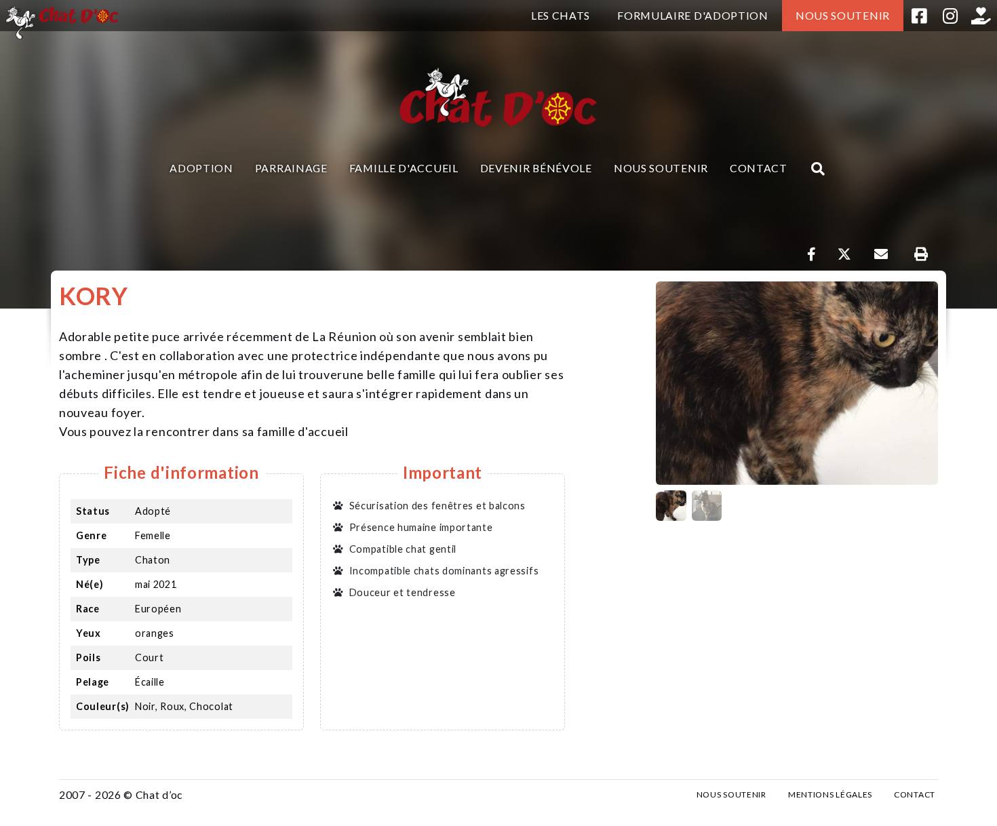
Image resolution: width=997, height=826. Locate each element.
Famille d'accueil (403, 167)
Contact (758, 167)
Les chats (560, 15)
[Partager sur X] (844, 254)
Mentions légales (830, 794)
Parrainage (291, 167)
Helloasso (981, 15)
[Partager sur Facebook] (811, 254)
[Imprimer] (920, 254)
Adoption (201, 167)
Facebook (919, 15)
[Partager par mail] (880, 254)
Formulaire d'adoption (692, 15)
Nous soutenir (843, 15)
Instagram (950, 15)
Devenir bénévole (536, 167)
